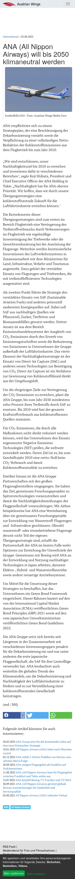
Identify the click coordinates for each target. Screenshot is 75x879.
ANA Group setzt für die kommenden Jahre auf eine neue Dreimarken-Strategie (37, 743)
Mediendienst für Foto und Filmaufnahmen (29, 850)
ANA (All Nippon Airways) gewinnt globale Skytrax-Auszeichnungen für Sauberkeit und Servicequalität (34, 787)
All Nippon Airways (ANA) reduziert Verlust (41, 795)
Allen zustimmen (14, 873)
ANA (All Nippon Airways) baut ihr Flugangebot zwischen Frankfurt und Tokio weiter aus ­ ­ (37, 774)
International (10, 36)
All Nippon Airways (20, 807)
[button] (14, 715)
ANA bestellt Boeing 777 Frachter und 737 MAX (43, 780)
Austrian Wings (28, 3)
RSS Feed (9, 847)
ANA (6, 807)
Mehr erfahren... (37, 874)
